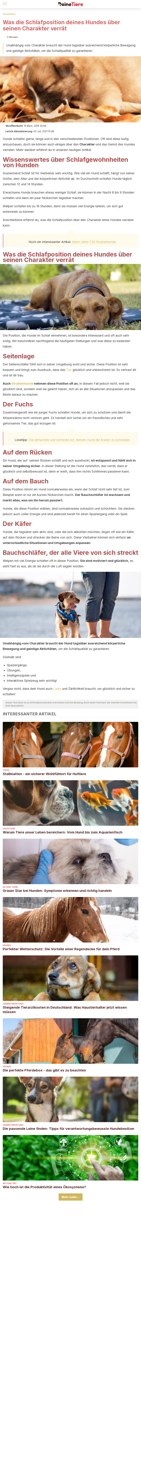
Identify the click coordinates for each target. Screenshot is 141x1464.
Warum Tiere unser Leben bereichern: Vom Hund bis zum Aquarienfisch (62, 832)
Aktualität (10, 1183)
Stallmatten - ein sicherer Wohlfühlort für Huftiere (44, 774)
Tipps (6, 770)
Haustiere (9, 828)
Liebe (57, 688)
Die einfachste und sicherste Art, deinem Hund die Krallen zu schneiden (79, 440)
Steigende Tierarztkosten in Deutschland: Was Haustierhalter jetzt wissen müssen (65, 1009)
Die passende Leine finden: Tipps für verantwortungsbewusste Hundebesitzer (68, 1129)
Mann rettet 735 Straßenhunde (94, 242)
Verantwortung (13, 1003)
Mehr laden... (71, 1197)
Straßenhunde (22, 383)
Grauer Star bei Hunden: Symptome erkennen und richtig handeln (57, 891)
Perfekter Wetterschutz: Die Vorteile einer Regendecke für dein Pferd (61, 949)
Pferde (7, 945)
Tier (69, 370)
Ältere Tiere (10, 887)
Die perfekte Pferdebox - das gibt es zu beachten (44, 1070)
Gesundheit (9, 14)
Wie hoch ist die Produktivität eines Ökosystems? (44, 1187)
